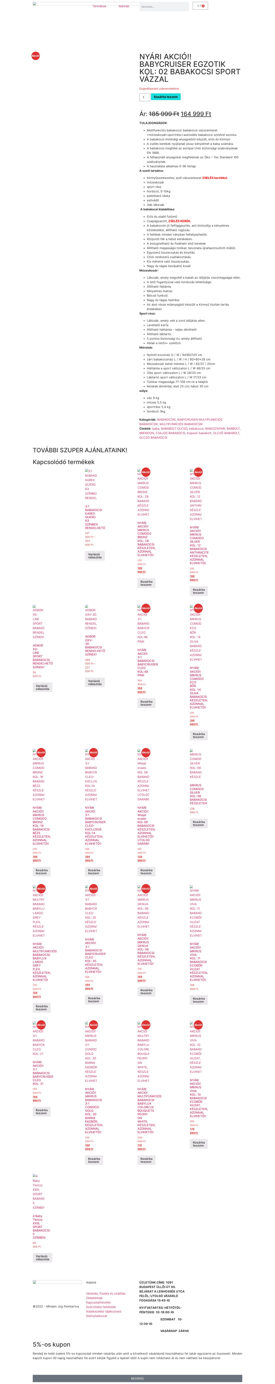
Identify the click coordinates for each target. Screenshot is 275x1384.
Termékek (99, 6)
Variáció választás (95, 555)
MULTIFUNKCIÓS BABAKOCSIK (181, 424)
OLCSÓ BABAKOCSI (153, 437)
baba (155, 428)
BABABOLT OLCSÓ (174, 428)
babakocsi (196, 428)
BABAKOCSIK (166, 419)
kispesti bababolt (199, 433)
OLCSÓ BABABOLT (226, 433)
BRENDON (146, 433)
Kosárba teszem (166, 97)
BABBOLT (233, 428)
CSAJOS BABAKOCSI (170, 433)
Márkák (124, 6)
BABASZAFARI (215, 428)
